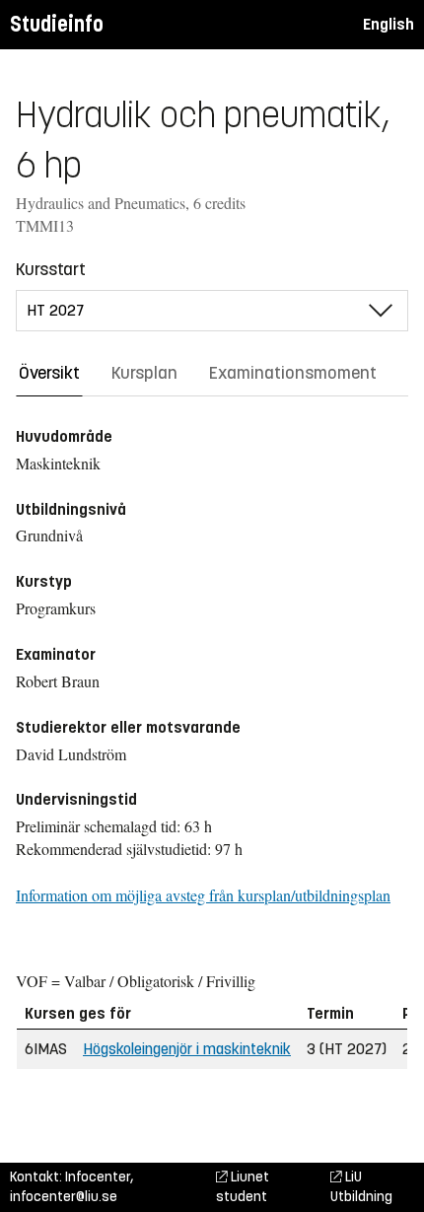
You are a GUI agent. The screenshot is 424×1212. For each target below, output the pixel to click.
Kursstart (51, 269)
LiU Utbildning (361, 1187)
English (388, 24)
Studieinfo (57, 24)
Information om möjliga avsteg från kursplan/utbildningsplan (203, 895)
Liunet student (242, 1187)
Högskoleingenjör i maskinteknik (187, 1048)
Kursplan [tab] (144, 373)
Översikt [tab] (49, 373)
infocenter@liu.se (63, 1196)
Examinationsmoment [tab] (293, 373)
